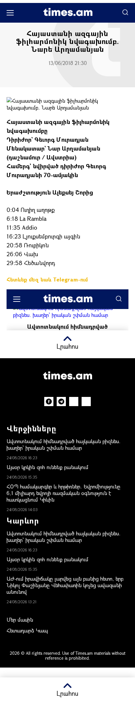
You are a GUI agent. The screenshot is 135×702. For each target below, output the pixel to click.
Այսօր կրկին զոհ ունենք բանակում (47, 467)
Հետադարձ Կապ (27, 630)
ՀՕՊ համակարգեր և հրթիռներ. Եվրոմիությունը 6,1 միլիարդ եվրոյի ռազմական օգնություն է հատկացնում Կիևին (63, 493)
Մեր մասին (20, 619)
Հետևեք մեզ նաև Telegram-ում (47, 279)
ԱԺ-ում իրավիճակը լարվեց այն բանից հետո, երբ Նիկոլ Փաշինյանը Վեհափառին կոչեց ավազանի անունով (65, 585)
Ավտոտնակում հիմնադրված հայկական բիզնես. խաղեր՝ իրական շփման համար (64, 444)
